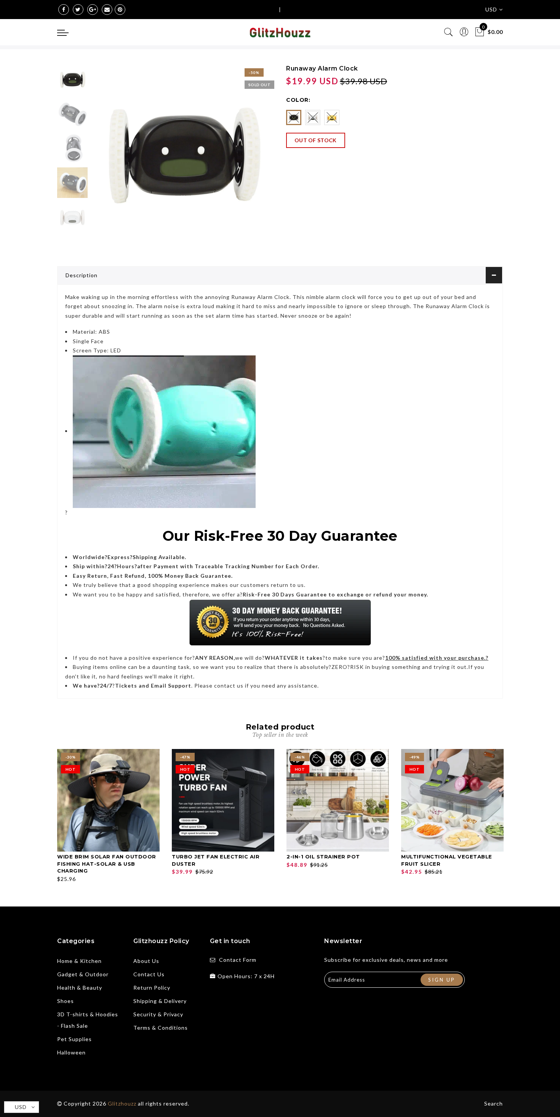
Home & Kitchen (79, 961)
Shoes (65, 1001)
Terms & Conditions (160, 1027)
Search (493, 1103)
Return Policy (151, 987)
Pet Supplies (74, 1039)
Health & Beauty (79, 987)
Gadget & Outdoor (83, 974)
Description (82, 275)
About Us (146, 961)
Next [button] (250, 160)
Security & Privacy (158, 1014)
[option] (182, 155)
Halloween (71, 1052)
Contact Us (149, 974)
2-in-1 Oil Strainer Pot (323, 856)
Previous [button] (105, 160)
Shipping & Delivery (160, 1001)
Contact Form (237, 959)
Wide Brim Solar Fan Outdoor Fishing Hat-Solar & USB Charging (106, 863)
